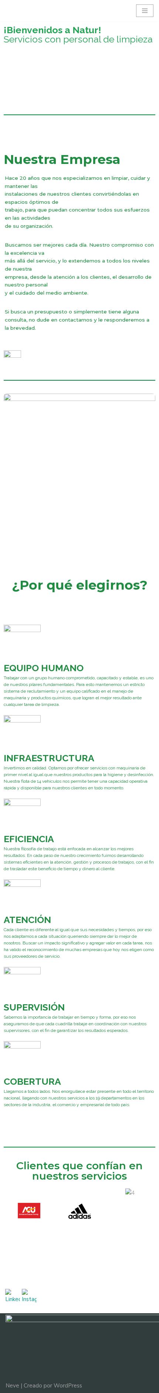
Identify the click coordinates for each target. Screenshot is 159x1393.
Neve (12, 1385)
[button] (10, 1212)
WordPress (68, 1385)
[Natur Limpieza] (28, 10)
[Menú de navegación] (144, 10)
